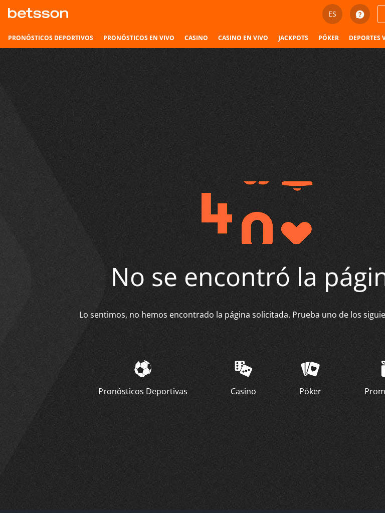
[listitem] (50, 38)
